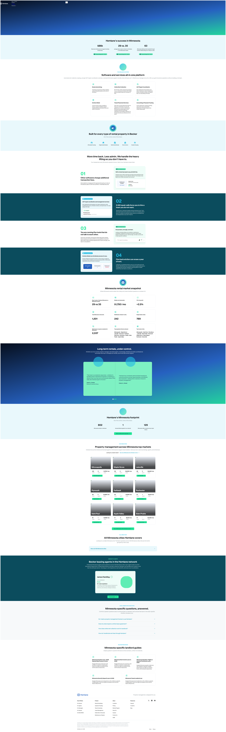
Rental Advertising (98, 703)
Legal (114, 717)
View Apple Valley (119, 522)
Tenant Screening (98, 708)
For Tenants (79, 710)
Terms (150, 729)
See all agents (112, 596)
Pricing (13, 3)
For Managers (80, 708)
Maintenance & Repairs (100, 715)
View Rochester (141, 498)
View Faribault (118, 498)
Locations (13, 4)
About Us (114, 710)
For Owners (79, 703)
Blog (131, 708)
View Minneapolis (97, 475)
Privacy (154, 729)
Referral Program (116, 708)
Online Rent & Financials (100, 712)
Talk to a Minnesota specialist (107, 29)
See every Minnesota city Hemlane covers (129, 452)
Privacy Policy (85, 723)
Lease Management (99, 710)
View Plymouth (96, 498)
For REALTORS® (80, 712)
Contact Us (115, 715)
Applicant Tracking (99, 705)
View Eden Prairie (141, 522)
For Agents (79, 705)
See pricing (122, 29)
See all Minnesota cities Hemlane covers (122, 528)
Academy (132, 705)
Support (132, 703)
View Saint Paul (96, 522)
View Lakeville (140, 475)
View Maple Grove (119, 475)
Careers (114, 712)
